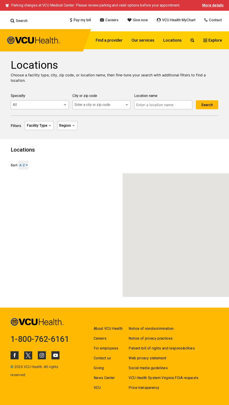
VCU (97, 388)
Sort (14, 165)
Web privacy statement (147, 358)
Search (21, 21)
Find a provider (109, 40)
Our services (142, 40)
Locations (172, 40)
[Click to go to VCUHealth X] (28, 355)
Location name (146, 96)
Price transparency (144, 388)
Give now (140, 20)
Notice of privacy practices (151, 338)
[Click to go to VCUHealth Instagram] (42, 355)
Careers (111, 20)
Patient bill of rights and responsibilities (162, 348)
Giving (99, 368)
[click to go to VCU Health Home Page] (33, 41)
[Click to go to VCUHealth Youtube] (55, 355)
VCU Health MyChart (178, 20)
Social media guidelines (148, 368)
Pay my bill (82, 20)
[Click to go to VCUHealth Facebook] (15, 355)
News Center (104, 378)
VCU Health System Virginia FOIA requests (164, 378)
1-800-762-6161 (40, 339)
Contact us (102, 358)
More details (213, 5)
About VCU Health (108, 328)
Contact (215, 20)
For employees (106, 348)
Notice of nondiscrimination (151, 328)
